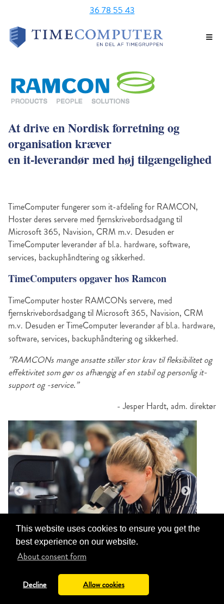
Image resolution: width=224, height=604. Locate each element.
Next (186, 491)
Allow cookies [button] (104, 584)
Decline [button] (35, 584)
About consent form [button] (51, 556)
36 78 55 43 (112, 10)
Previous (19, 491)
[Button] (209, 37)
